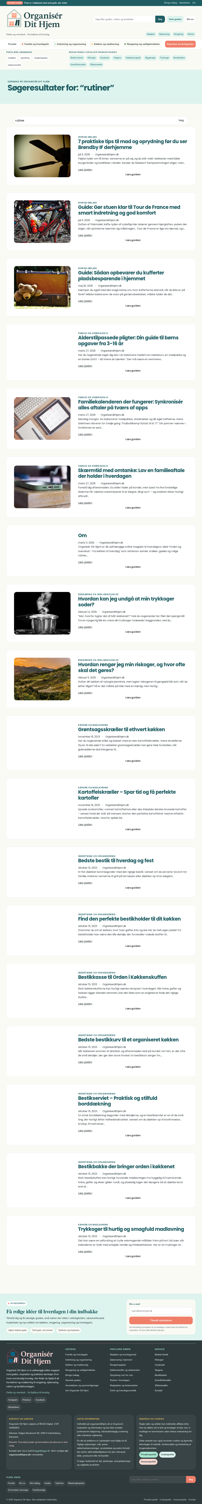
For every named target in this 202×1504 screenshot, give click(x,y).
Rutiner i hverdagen (120, 1380)
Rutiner (191, 34)
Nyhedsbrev (184, 3)
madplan (12, 58)
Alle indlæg (35, 1483)
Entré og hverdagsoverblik (123, 1390)
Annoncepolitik (148, 1461)
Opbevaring (164, 34)
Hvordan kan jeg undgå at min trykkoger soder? (126, 602)
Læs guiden (85, 170)
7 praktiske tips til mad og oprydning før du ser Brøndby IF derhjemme (132, 144)
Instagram (12, 1400)
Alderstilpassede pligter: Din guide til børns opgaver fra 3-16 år (128, 341)
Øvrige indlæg (170, 3)
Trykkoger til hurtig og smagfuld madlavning (131, 1229)
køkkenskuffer (14, 65)
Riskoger (92, 58)
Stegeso (117, 58)
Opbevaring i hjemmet (121, 1359)
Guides (47, 1483)
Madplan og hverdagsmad (123, 1354)
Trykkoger (164, 58)
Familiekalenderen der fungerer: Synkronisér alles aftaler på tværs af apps (130, 405)
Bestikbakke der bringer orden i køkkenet (126, 1167)
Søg (160, 19)
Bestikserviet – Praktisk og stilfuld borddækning (117, 1101)
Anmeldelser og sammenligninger (82, 1385)
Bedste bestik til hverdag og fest (116, 861)
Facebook (40, 1400)
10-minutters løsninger (18, 1490)
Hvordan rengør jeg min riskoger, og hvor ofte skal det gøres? (131, 668)
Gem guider (175, 19)
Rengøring (178, 34)
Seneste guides (73, 1380)
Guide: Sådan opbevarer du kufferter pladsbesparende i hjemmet (121, 276)
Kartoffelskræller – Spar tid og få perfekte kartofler (127, 795)
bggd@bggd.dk (42, 1451)
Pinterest (26, 1400)
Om (194, 3)
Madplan (151, 34)
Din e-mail (134, 1304)
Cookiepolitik (167, 1454)
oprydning (25, 58)
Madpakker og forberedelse (124, 1385)
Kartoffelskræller (78, 64)
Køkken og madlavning (106, 44)
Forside (12, 44)
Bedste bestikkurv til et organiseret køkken (128, 1040)
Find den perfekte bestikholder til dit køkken (129, 919)
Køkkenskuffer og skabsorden (125, 1370)
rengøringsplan (41, 58)
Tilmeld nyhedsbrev (161, 1320)
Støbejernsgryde (133, 58)
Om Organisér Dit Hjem (77, 1390)
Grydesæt (104, 58)
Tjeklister (59, 1483)
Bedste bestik (77, 58)
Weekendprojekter (76, 1483)
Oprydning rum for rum (121, 1375)
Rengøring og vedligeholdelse (143, 44)
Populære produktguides (180, 44)
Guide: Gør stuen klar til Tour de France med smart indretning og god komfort (129, 210)
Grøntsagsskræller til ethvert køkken (121, 730)
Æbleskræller (96, 64)
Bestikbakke (179, 58)
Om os (190, 19)
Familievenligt (39, 1490)
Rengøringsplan (118, 1365)
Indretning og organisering (71, 44)
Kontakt (158, 1390)
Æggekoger (150, 58)
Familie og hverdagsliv (36, 44)
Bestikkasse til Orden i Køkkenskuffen (122, 977)
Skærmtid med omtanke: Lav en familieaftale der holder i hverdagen (131, 473)
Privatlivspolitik (148, 1454)
